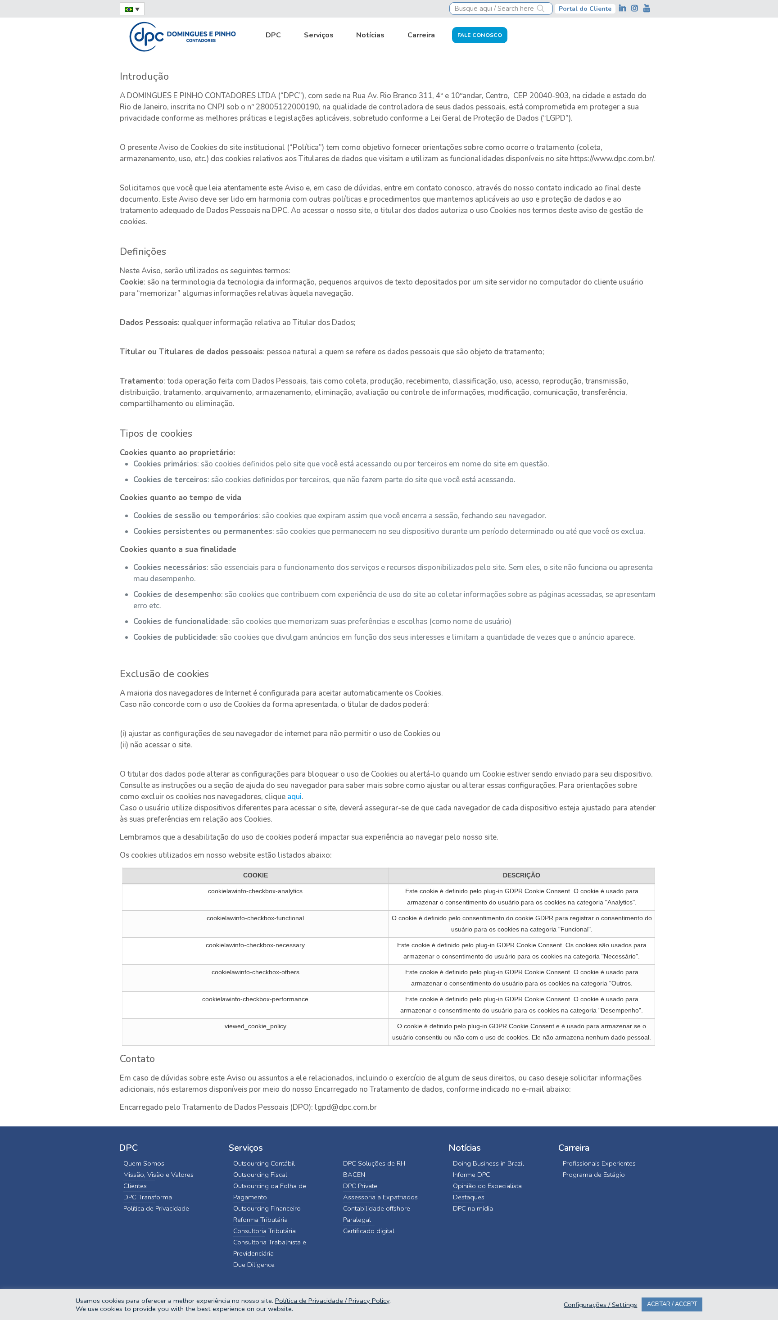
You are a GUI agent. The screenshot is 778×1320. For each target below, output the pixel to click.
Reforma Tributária (260, 1219)
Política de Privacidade (156, 1208)
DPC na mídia (473, 1208)
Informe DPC (471, 1174)
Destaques (468, 1197)
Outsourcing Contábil (264, 1163)
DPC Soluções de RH (374, 1163)
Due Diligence (254, 1264)
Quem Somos (143, 1163)
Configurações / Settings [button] (600, 1305)
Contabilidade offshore (376, 1208)
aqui (294, 796)
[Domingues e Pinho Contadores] (182, 35)
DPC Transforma (147, 1197)
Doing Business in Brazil (488, 1163)
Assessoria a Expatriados (380, 1197)
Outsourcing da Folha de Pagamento (269, 1191)
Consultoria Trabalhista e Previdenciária (269, 1248)
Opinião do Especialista (487, 1185)
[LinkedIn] (623, 8)
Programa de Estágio (594, 1174)
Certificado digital (368, 1230)
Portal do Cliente (585, 9)
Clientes (135, 1185)
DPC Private (360, 1185)
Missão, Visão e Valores (158, 1174)
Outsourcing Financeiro (267, 1208)
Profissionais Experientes (599, 1163)
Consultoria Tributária (264, 1230)
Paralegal (357, 1219)
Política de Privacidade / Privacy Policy (332, 1300)
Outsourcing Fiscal (260, 1174)
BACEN (354, 1174)
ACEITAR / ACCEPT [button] (672, 1304)
